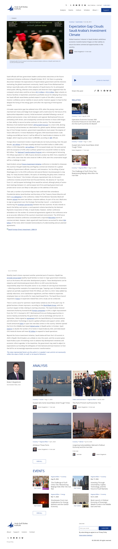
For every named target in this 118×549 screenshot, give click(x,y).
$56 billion (52, 218)
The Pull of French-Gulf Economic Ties (87, 403)
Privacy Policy (10, 542)
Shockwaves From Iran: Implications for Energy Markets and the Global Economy (59, 503)
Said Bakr (79, 454)
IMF (51, 138)
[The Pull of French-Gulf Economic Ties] (92, 383)
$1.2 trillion (50, 92)
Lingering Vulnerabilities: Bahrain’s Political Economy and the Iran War (89, 446)
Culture (78, 10)
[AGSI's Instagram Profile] (82, 5)
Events (71, 10)
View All (39, 461)
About (95, 10)
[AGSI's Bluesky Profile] (85, 5)
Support (106, 10)
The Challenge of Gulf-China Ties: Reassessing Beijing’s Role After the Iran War (85, 173)
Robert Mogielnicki (79, 51)
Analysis (63, 10)
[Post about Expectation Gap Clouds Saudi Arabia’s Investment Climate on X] (101, 91)
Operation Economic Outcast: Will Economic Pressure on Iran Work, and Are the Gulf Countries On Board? (86, 121)
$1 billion (32, 331)
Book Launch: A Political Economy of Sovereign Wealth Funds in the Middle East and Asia (101, 503)
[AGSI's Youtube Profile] (76, 5)
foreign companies (38, 310)
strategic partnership (25, 205)
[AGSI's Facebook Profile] (73, 5)
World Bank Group (49, 305)
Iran (80, 116)
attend (15, 199)
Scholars (87, 10)
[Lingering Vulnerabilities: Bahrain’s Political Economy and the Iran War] (92, 425)
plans (22, 324)
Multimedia (91, 5)
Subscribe (106, 5)
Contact (99, 5)
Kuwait (80, 141)
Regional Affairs (83, 168)
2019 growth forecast (40, 125)
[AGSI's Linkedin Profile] (79, 5)
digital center (34, 326)
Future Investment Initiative (31, 164)
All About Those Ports (41, 445)
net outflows (29, 147)
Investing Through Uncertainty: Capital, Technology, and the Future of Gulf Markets (99, 485)
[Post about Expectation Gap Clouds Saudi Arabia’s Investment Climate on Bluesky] (107, 91)
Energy (63, 494)
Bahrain (81, 441)
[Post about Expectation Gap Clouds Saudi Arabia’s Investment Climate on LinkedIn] (98, 91)
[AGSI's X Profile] (70, 5)
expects (9, 329)
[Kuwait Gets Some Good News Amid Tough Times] (80, 134)
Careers (24, 532)
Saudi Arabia (79, 22)
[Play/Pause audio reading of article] (75, 80)
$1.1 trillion (40, 92)
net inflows (16, 144)
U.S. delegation (16, 197)
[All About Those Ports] (52, 425)
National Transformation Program (30, 152)
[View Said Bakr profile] (74, 454)
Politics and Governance (79, 399)
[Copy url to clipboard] (95, 91)
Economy (71, 22)
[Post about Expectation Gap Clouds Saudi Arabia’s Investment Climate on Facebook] (104, 91)
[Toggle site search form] (66, 5)
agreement (31, 318)
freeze (17, 299)
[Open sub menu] (97, 10)
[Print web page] (110, 91)
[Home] (31, 524)
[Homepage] (17, 8)
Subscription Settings (85, 535)
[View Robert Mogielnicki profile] (71, 52)
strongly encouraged (14, 278)
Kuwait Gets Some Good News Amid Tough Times (85, 146)
